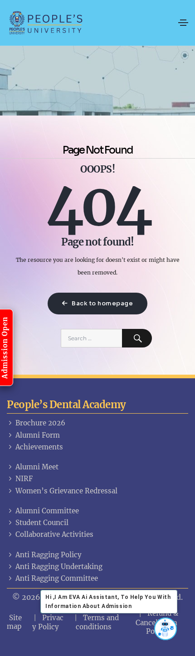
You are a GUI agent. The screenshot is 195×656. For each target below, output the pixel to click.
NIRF (24, 478)
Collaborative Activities (54, 534)
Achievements (39, 447)
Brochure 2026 (40, 423)
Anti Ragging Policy (48, 554)
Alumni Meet (36, 467)
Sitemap (14, 622)
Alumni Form (37, 435)
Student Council (41, 522)
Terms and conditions (97, 622)
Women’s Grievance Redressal (66, 491)
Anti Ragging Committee (56, 578)
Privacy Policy (47, 622)
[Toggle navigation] (183, 22)
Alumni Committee (47, 510)
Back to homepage (101, 303)
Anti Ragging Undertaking (58, 566)
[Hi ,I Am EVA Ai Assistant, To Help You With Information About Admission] (165, 628)
